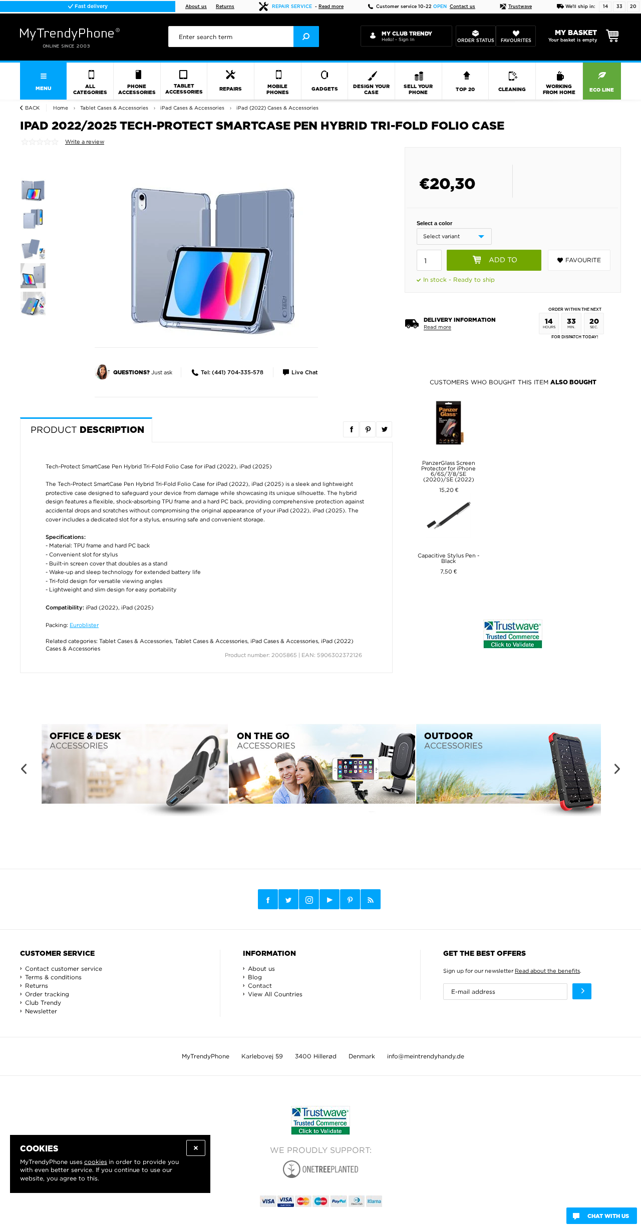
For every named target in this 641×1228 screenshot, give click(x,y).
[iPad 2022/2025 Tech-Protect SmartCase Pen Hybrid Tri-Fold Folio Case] (213, 257)
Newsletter (41, 1011)
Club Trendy (43, 1002)
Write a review (84, 142)
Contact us (462, 7)
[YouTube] (329, 899)
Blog (255, 977)
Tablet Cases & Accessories (135, 641)
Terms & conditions (53, 977)
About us (196, 7)
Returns (225, 7)
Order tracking (47, 994)
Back (32, 108)
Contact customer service (63, 968)
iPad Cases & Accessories (284, 641)
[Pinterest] (350, 899)
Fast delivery (90, 6)
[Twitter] (288, 899)
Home (60, 108)
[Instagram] (309, 899)
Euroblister (84, 625)
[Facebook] (268, 899)
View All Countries (275, 994)
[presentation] (243, 36)
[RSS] (371, 899)
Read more (331, 7)
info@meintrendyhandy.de (425, 1056)
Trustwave (520, 7)
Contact (260, 985)
